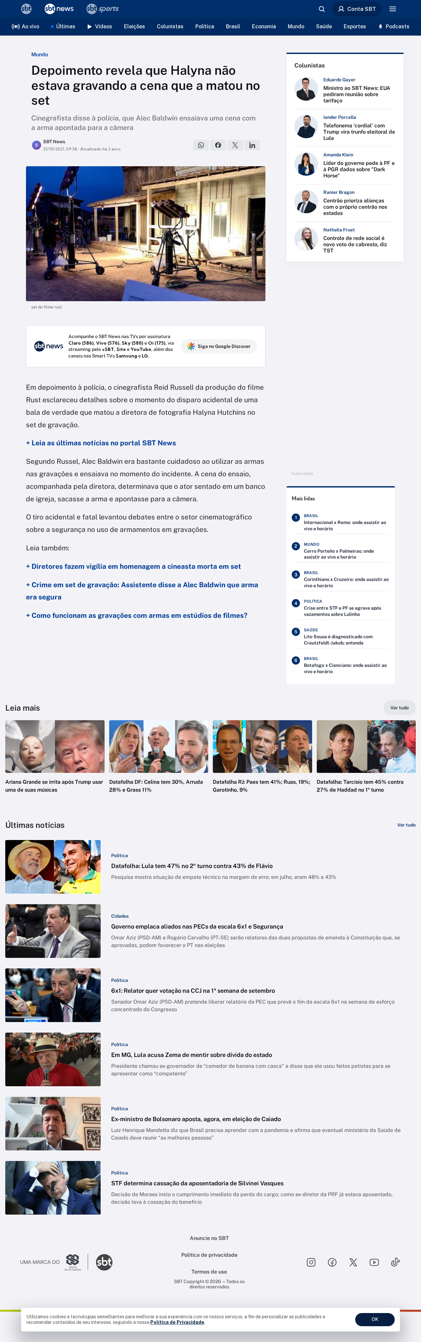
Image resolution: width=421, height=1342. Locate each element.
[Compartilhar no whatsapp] (201, 145)
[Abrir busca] (321, 8)
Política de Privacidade (177, 1322)
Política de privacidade (209, 1255)
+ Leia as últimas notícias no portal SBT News (101, 443)
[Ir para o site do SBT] (104, 1262)
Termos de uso (209, 1272)
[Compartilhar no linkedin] (252, 145)
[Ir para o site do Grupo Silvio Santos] (54, 1262)
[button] (55, 766)
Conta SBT (361, 9)
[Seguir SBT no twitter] (353, 1262)
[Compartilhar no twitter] (235, 145)
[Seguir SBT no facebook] (332, 1262)
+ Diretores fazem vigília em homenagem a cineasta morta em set (133, 566)
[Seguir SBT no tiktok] (395, 1262)
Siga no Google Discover (224, 346)
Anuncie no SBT (209, 1238)
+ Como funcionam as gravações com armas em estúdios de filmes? (136, 615)
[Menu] (392, 9)
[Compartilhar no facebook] (218, 145)
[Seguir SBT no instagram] (311, 1262)
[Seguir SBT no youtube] (374, 1262)
